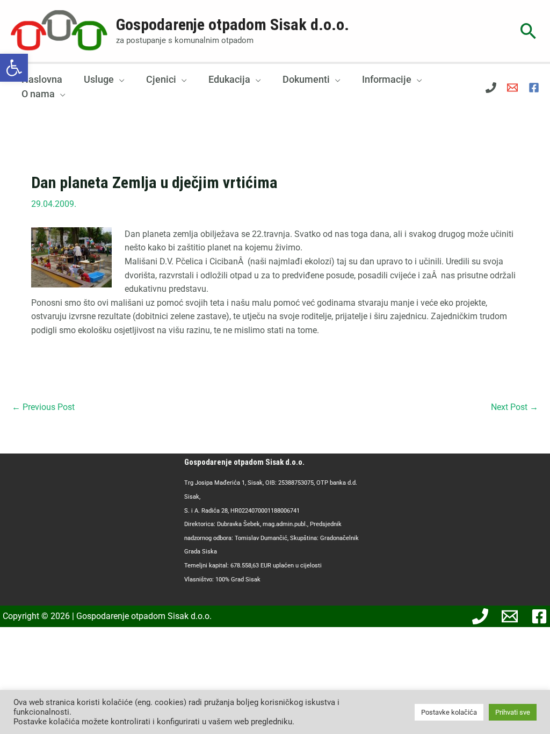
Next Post (514, 407)
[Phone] (480, 616)
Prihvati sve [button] (512, 712)
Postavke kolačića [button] (449, 712)
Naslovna (41, 79)
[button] (14, 68)
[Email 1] (512, 87)
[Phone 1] (491, 87)
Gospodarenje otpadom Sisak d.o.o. (232, 24)
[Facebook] (534, 87)
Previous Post (43, 407)
